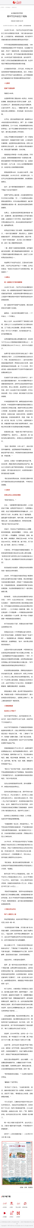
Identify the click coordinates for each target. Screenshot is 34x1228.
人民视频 (5, 1216)
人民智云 (11, 1216)
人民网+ (11, 1207)
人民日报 (5, 1207)
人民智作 (18, 1216)
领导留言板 (24, 1207)
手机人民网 (18, 1207)
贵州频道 (8, 7)
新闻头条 (14, 7)
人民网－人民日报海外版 (24, 25)
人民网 (2, 7)
